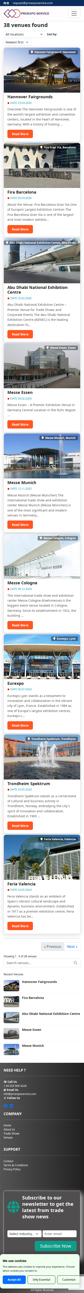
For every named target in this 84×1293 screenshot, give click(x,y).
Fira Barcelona (21, 192)
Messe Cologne (22, 582)
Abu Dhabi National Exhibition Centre (37, 290)
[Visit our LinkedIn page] (8, 3)
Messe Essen (20, 392)
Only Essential (41, 1280)
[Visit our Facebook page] (5, 3)
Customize (68, 1280)
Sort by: (52, 34)
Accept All (14, 1280)
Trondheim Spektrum (28, 783)
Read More (20, 134)
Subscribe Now (55, 1246)
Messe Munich (21, 482)
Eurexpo (15, 683)
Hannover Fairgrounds (30, 96)
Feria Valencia (21, 884)
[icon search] (75, 963)
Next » (72, 946)
